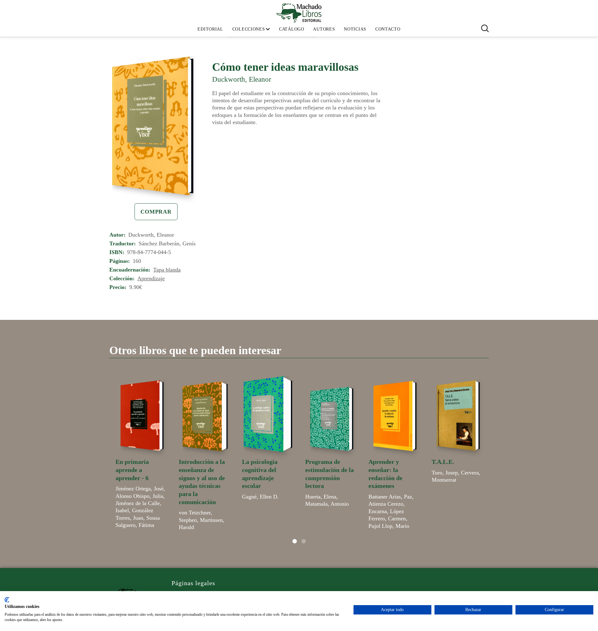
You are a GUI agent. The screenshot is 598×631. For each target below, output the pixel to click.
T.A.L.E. (443, 461)
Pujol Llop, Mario (388, 526)
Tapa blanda (167, 270)
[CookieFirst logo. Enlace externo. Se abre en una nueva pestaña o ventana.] (7, 600)
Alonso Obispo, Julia (139, 496)
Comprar (156, 212)
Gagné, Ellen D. (260, 497)
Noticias (355, 28)
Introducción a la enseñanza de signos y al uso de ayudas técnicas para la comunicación (202, 481)
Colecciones (248, 28)
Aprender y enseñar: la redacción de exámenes (385, 473)
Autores (324, 28)
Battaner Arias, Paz (390, 497)
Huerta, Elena (320, 497)
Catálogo (291, 28)
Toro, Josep (445, 473)
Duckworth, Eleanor (241, 79)
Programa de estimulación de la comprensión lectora (329, 473)
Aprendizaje (151, 278)
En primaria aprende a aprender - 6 (132, 469)
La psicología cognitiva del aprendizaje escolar (260, 473)
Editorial (210, 28)
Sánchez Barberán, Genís (167, 243)
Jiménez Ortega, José (140, 488)
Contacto (388, 28)
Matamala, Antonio (327, 504)
